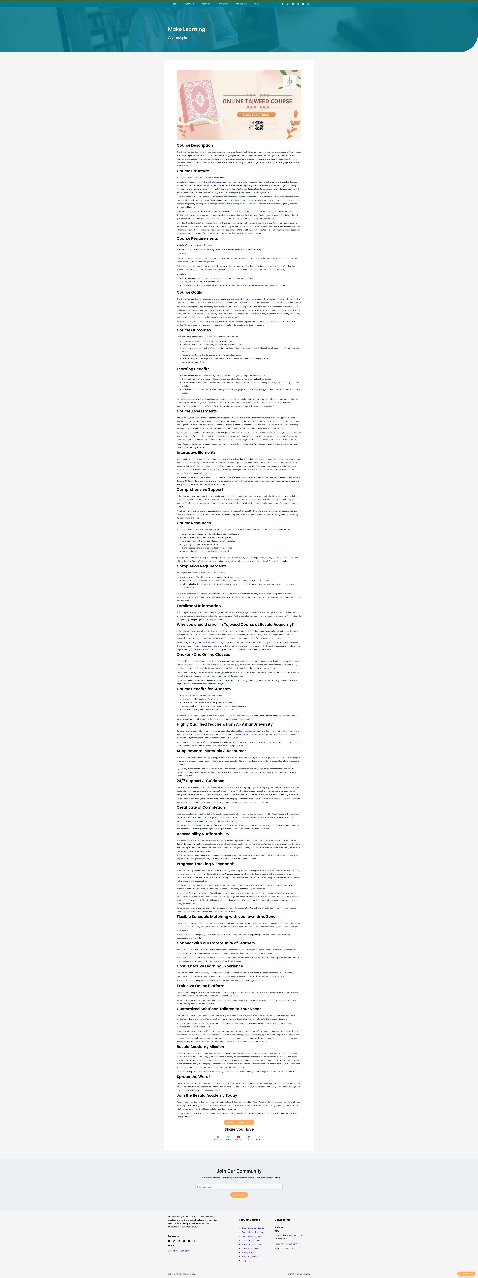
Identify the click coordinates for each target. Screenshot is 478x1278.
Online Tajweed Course (191, 152)
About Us (206, 4)
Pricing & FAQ (241, 4)
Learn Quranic (188, 695)
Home (174, 4)
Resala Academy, (186, 631)
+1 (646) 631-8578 (181, 1250)
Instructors (222, 4)
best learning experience (225, 1015)
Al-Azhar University (273, 731)
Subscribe (239, 1195)
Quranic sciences (242, 734)
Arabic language (214, 182)
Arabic (245, 302)
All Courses (189, 4)
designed (207, 299)
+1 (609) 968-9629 (289, 1248)
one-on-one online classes (200, 661)
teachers (256, 731)
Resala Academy (186, 1031)
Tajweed (241, 306)
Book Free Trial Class (239, 1122)
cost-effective (216, 972)
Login (256, 4)
